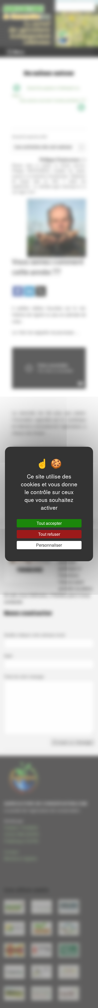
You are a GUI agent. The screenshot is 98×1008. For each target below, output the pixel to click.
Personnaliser (49, 545)
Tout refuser (49, 534)
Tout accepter (49, 523)
